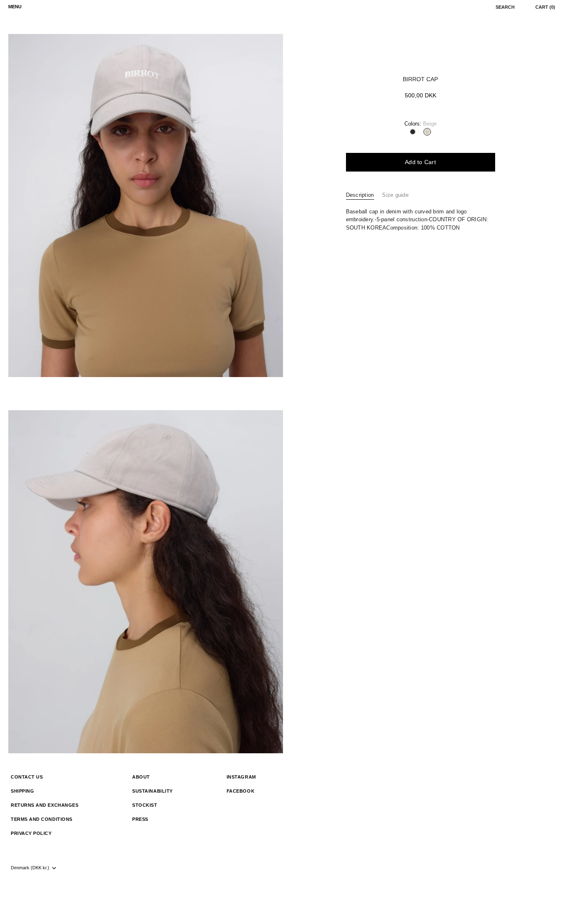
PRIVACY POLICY (31, 833)
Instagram (241, 776)
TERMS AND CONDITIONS (42, 819)
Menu (15, 6)
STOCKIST (144, 805)
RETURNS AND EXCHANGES (44, 805)
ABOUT (141, 776)
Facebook (240, 790)
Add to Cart (420, 162)
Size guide (395, 195)
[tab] (364, 195)
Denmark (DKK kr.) (30, 867)
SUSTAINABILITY (152, 790)
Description (360, 195)
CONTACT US (27, 776)
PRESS (140, 819)
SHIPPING (22, 790)
